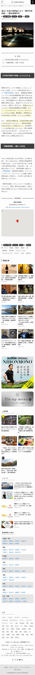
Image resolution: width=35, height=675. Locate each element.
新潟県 (5, 558)
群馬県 (17, 550)
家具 (12, 626)
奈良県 (5, 580)
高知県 (23, 592)
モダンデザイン (14, 620)
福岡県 (5, 598)
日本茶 (25, 626)
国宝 (7, 626)
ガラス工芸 (5, 620)
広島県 (23, 586)
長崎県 (17, 598)
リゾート (22, 620)
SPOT (20, 16)
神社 (21, 631)
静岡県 (11, 571)
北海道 (5, 541)
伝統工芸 (28, 253)
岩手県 (17, 541)
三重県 (23, 571)
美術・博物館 (7, 16)
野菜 (32, 634)
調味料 (18, 634)
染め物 (18, 629)
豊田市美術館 (8, 93)
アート (5, 248)
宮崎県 (11, 601)
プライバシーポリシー (25, 667)
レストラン (29, 620)
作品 (22, 253)
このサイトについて (14, 667)
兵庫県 (23, 577)
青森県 (11, 541)
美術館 (22, 248)
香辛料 (17, 637)
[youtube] (20, 660)
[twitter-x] (15, 660)
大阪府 (17, 577)
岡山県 (17, 586)
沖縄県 (24, 601)
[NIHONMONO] (17, 2)
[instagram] (17, 660)
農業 (23, 634)
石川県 (11, 565)
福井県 (17, 565)
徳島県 (5, 592)
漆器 (7, 631)
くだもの (10, 617)
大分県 (5, 601)
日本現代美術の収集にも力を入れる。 (17, 59)
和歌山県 (11, 580)
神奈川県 (17, 552)
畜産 (12, 631)
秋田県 (5, 543)
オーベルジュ (25, 617)
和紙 (32, 623)
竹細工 (25, 631)
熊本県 (23, 598)
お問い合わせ (17, 669)
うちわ (3, 617)
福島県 (17, 543)
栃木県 (11, 550)
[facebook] (13, 660)
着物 (16, 631)
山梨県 (11, 558)
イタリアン (17, 617)
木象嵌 (12, 629)
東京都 (11, 552)
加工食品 (22, 623)
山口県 (29, 586)
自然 (13, 634)
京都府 (11, 577)
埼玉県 (23, 550)
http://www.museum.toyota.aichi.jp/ (19, 207)
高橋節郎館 (6, 171)
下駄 (16, 623)
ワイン (11, 623)
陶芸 (3, 637)
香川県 (11, 592)
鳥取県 (5, 586)
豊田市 (17, 248)
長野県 (17, 558)
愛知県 (27, 16)
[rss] (22, 660)
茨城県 (5, 550)
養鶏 (12, 637)
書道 (3, 629)
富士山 (17, 626)
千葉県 (5, 552)
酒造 (27, 634)
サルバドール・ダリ (7, 253)
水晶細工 (24, 629)
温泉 (29, 629)
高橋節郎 (4, 250)
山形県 (11, 543)
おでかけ (14, 16)
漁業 (3, 631)
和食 (3, 626)
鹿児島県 (17, 601)
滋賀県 (5, 577)
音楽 (7, 637)
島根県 (11, 586)
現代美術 (11, 250)
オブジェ (17, 253)
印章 (27, 623)
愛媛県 (17, 592)
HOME (6, 667)
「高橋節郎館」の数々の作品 (14, 62)
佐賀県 (11, 598)
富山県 (5, 565)
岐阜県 (5, 571)
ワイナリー (5, 623)
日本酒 (31, 626)
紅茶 (3, 634)
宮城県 (23, 541)
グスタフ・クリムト (21, 250)
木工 (7, 629)
